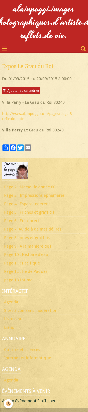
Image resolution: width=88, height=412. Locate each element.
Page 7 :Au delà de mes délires (32, 229)
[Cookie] (8, 403)
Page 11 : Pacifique (22, 263)
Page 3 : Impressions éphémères (34, 195)
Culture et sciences (22, 349)
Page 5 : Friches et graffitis (29, 212)
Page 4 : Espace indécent (27, 203)
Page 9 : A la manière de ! (27, 246)
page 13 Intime (18, 280)
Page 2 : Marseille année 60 (29, 187)
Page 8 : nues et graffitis (27, 237)
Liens (9, 327)
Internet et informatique (27, 357)
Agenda (11, 301)
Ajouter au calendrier (23, 91)
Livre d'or (12, 318)
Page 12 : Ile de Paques (25, 271)
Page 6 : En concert (21, 220)
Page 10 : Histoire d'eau (26, 254)
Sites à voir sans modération (30, 310)
